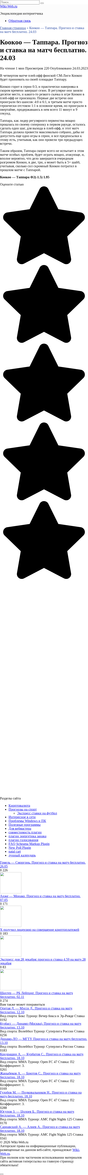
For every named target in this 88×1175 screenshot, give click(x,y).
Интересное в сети (22, 817)
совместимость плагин (25, 832)
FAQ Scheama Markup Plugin (29, 844)
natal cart (15, 851)
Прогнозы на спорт (23, 809)
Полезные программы (25, 824)
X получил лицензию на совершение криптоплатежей (39, 929)
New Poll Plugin (20, 847)
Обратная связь (20, 21)
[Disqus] (44, 633)
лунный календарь (22, 855)
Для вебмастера (20, 828)
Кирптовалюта (19, 805)
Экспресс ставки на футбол (37, 813)
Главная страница (13, 28)
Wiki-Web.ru (8, 6)
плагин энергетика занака (27, 836)
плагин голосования (23, 840)
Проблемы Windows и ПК (27, 821)
